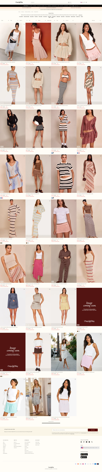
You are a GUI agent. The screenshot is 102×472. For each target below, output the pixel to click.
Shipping (4, 446)
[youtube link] (86, 442)
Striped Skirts (36, 11)
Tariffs (25, 449)
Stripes (52, 17)
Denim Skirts (45, 16)
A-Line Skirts (21, 16)
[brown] (1, 243)
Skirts (32, 11)
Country (82, 445)
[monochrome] (53, 153)
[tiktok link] (89, 442)
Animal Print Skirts (26, 16)
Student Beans (5, 453)
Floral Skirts (49, 16)
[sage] (2, 243)
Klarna (4, 450)
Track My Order (37, 443)
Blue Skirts (36, 16)
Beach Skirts (32, 16)
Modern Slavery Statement (17, 446)
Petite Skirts (54, 16)
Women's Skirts (68, 16)
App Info (26, 446)
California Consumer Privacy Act (29, 453)
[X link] (92, 442)
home (19, 11)
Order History (37, 442)
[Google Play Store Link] (84, 454)
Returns (4, 443)
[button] (81, 2)
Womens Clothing (27, 11)
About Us (15, 442)
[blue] (52, 153)
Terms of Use (26, 450)
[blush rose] (79, 153)
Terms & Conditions (27, 442)
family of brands (83, 432)
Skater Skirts (63, 16)
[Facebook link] (84, 442)
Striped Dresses (73, 16)
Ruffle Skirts (58, 16)
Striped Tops (78, 16)
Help (3, 442)
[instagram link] (81, 442)
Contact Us (15, 447)
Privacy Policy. (72, 433)
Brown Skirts (40, 16)
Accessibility (26, 447)
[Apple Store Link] (84, 457)
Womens (22, 11)
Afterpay (4, 447)
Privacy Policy (26, 443)
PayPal (4, 449)
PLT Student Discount (17, 443)
